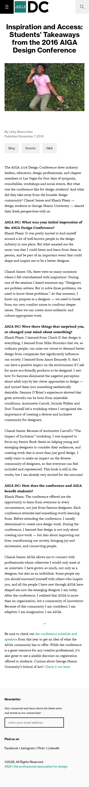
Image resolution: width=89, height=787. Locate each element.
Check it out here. (57, 666)
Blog (11, 148)
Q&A (49, 148)
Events (31, 148)
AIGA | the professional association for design (36, 766)
